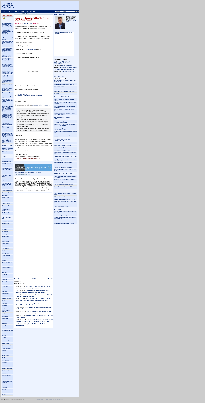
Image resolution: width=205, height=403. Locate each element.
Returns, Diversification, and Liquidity (62, 150)
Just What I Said (5, 197)
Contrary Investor (5, 253)
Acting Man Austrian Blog (7, 221)
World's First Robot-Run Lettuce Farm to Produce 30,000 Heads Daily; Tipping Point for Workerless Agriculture (7, 101)
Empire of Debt (5, 195)
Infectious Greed (5, 296)
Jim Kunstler (4, 303)
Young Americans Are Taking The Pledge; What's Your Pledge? (32, 19)
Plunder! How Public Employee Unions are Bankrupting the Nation (7, 180)
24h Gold (4, 392)
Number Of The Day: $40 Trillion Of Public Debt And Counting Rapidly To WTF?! (65, 129)
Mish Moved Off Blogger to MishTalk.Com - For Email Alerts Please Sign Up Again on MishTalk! (7, 25)
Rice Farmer (4, 357)
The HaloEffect (57, 93)
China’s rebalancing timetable (60, 182)
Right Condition (5, 360)
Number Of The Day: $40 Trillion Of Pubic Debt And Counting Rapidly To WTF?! (65, 125)
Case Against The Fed (6, 161)
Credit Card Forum (6, 255)
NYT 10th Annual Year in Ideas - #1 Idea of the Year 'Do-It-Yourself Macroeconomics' (65, 62)
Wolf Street (4, 387)
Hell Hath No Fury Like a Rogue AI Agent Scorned (64, 215)
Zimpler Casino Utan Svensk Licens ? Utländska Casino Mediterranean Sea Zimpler (64, 206)
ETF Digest (4, 274)
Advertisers (19, 11)
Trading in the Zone (6, 203)
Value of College (5, 384)
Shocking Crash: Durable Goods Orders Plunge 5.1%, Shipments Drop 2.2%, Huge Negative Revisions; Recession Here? (7, 109)
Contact (10, 11)
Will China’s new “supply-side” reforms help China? (65, 179)
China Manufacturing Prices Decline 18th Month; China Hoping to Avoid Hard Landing (7, 60)
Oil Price (4, 337)
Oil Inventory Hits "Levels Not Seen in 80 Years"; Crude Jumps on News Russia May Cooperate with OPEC (7, 129)
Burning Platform (5, 238)
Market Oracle (5, 316)
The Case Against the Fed (24, 94)
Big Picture (4, 229)
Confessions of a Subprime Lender (5, 206)
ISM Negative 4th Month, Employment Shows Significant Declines (7, 55)
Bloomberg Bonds (6, 234)
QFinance (4, 350)
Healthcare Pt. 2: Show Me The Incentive (62, 145)
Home (3, 11)
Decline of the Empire (6, 265)
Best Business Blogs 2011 (68, 71)
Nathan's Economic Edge (7, 330)
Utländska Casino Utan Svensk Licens (62, 196)
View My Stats (39, 399)
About (50, 399)
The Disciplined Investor (7, 190)
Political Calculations (6, 348)
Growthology (5, 288)
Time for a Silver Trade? (59, 86)
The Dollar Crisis (5, 166)
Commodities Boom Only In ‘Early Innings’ (63, 162)
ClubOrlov (4, 250)
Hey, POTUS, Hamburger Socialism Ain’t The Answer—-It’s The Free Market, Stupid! (65, 122)
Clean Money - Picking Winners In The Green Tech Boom (6, 184)
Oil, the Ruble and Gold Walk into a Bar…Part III (64, 89)
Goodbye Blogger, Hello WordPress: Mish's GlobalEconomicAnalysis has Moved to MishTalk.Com (7, 31)
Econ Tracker (5, 272)
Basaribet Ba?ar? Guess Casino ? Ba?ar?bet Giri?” (65, 199)
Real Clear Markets (6, 353)
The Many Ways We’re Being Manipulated (63, 167)
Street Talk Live (5, 373)
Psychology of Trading (7, 192)
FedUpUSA (4, 279)
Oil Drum (4, 335)
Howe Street (4, 291)
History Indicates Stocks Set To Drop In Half (63, 164)
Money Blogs (5, 325)
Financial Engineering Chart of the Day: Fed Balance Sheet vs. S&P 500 (7, 141)
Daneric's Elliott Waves (7, 262)
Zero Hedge (4, 389)
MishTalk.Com (28, 23)
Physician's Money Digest (7, 345)
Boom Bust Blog (5, 236)
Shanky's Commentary (7, 368)
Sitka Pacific (30, 11)
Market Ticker (5, 318)
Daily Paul (4, 260)
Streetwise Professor (6, 375)
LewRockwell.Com (30, 49)
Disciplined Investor (6, 267)
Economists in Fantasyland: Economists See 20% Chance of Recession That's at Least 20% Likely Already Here (7, 71)
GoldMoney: (4, 148)
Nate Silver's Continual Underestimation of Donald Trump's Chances (7, 65)
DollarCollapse (5, 269)
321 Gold (4, 394)
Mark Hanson (5, 313)
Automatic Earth (5, 223)
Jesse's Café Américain (7, 300)
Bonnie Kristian (5, 231)
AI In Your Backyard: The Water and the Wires (64, 143)
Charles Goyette (5, 243)
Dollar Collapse (5, 151)
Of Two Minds (5, 332)
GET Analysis (5, 286)
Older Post (50, 278)
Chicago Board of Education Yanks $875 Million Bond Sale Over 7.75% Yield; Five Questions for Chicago (7, 122)
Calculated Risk (5, 241)
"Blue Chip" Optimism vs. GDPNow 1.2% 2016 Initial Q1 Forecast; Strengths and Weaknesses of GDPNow (7, 44)
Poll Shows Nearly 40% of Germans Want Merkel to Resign (7, 81)
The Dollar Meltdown (6, 163)
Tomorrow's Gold (5, 158)
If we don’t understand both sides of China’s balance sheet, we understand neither (65, 187)
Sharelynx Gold (5, 370)
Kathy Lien (4, 305)
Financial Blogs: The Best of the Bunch (68, 67)
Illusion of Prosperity (6, 298)
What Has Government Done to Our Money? (7, 169)
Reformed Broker (5, 355)
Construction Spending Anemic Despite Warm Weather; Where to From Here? (7, 50)
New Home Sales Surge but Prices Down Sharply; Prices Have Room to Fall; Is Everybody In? (7, 135)
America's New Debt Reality (60, 147)
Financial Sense (5, 281)
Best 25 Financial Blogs (66, 65)
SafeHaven (4, 362)
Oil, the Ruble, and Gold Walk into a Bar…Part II (64, 91)
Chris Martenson (5, 248)
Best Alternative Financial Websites (65, 69)
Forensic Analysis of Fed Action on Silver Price (64, 84)
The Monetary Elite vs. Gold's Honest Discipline (7, 213)
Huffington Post (5, 293)
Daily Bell (4, 257)
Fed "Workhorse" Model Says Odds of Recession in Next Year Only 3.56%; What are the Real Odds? (7, 116)
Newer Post (17, 278)
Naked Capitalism (5, 328)
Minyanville (4, 323)
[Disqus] (33, 215)
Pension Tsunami (5, 343)
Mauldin (3, 320)
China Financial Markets (7, 246)
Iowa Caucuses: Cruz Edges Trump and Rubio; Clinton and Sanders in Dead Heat (7, 37)
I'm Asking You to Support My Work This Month (64, 223)
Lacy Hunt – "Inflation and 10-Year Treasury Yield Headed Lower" (6, 76)
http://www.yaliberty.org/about (41, 105)
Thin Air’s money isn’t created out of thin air (63, 184)
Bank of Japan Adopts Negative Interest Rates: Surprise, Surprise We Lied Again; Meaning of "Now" (7, 95)
